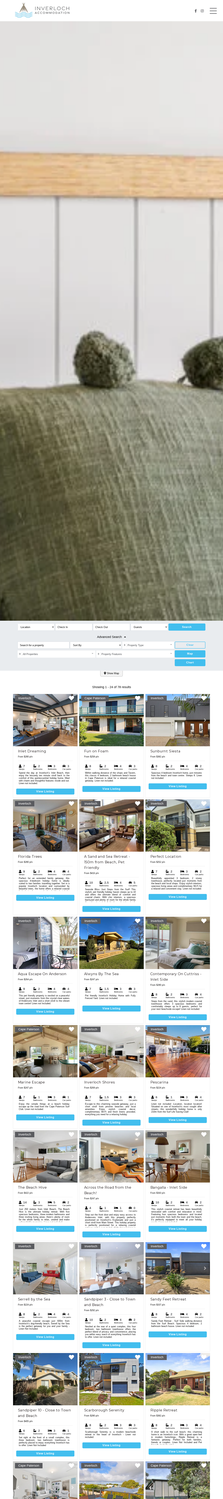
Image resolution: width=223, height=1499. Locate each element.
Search (187, 626)
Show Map (112, 673)
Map (190, 653)
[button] (18, 720)
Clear (190, 644)
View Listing (45, 791)
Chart (190, 662)
